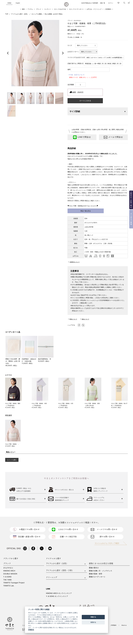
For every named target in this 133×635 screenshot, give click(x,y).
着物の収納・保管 (95, 574)
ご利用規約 (113, 625)
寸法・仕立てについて (77, 75)
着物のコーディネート (97, 577)
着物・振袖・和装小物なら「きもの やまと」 (66, 4)
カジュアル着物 (36, 14)
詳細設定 (31, 630)
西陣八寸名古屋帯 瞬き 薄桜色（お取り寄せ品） (13, 361)
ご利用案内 (107, 9)
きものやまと (8, 568)
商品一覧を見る (86, 211)
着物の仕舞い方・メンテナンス (100, 571)
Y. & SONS (7, 577)
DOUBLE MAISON (10, 574)
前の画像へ (8, 53)
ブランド (38, 9)
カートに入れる (85, 101)
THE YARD (7, 580)
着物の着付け (94, 568)
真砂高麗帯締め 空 (44, 359)
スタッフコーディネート (76, 9)
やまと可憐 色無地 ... (12, 444)
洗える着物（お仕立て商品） (54, 14)
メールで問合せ (115, 137)
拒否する (93, 622)
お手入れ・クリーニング (94, 9)
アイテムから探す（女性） (20, 14)
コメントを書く (12, 460)
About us (124, 625)
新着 (23, 9)
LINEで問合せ (84, 137)
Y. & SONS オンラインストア (57, 596)
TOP (6, 14)
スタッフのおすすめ (60, 9)
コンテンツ (47, 9)
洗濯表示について (75, 262)
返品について (85, 319)
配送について (73, 319)
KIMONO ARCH (9, 571)
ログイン (110, 3)
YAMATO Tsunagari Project (14, 583)
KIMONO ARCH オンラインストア (59, 593)
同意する (93, 617)
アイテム (30, 9)
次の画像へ (62, 53)
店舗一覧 (102, 3)
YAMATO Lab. (8, 586)
